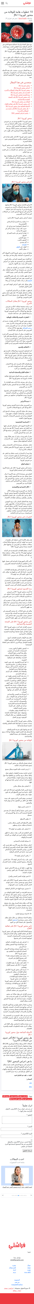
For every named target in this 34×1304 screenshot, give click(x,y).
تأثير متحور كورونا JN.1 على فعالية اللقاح (17, 104)
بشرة (14, 1265)
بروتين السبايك (27, 328)
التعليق (29, 1115)
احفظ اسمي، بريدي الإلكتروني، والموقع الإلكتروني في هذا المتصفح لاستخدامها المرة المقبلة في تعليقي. (18, 1144)
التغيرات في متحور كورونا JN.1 (20, 92)
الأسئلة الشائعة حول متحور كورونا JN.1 (18, 106)
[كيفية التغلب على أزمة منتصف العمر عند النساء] (17, 1175)
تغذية (29, 1270)
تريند (14, 1272)
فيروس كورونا (27, 1099)
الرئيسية (17, 1280)
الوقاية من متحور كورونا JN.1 (21, 102)
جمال (29, 1265)
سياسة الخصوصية (17, 1284)
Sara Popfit (23, 18)
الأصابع (30, 280)
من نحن (17, 1282)
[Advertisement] (17, 1222)
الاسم (29, 1126)
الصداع (24, 244)
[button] (30, 1195)
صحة (29, 1268)
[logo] (27, 3)
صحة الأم (6, 1096)
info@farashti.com (17, 1260)
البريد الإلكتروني (26, 1133)
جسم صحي (13, 1096)
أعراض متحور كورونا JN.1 (22, 88)
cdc (30, 1083)
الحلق (18, 247)
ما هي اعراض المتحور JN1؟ (19, 113)
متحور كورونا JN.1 (24, 85)
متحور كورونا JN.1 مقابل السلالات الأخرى (17, 90)
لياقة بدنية (27, 1272)
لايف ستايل (12, 1268)
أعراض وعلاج (23, 1096)
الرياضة (15, 920)
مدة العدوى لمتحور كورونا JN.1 (20, 95)
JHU (30, 1087)
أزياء (14, 1270)
